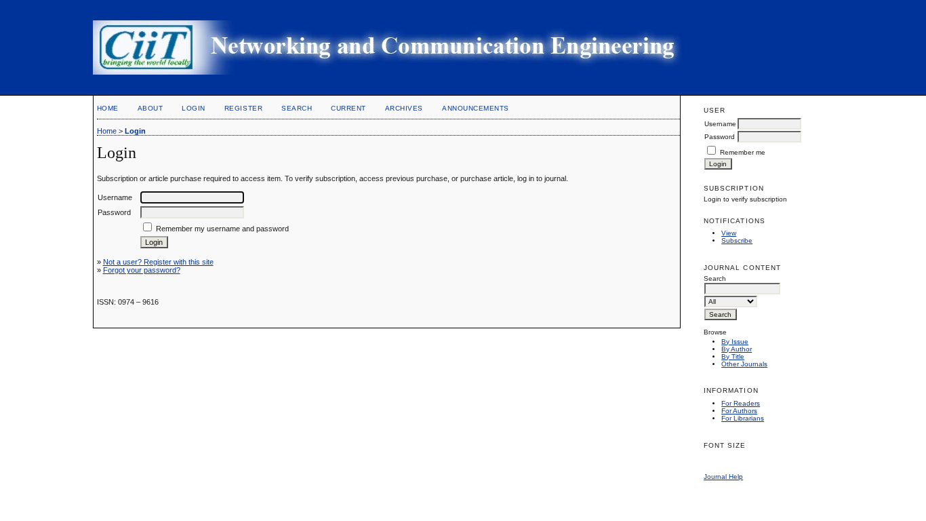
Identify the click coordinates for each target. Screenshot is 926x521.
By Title (732, 356)
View (728, 233)
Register (243, 108)
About (150, 108)
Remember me (742, 152)
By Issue (734, 341)
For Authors (739, 410)
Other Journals (744, 364)
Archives (404, 108)
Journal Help (723, 476)
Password (719, 136)
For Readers (740, 403)
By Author (736, 349)
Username (720, 124)
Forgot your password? (141, 270)
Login (193, 108)
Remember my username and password (222, 229)
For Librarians (742, 418)
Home (108, 108)
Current (348, 108)
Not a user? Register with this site (158, 262)
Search (296, 108)
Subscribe (736, 240)
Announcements (475, 108)
